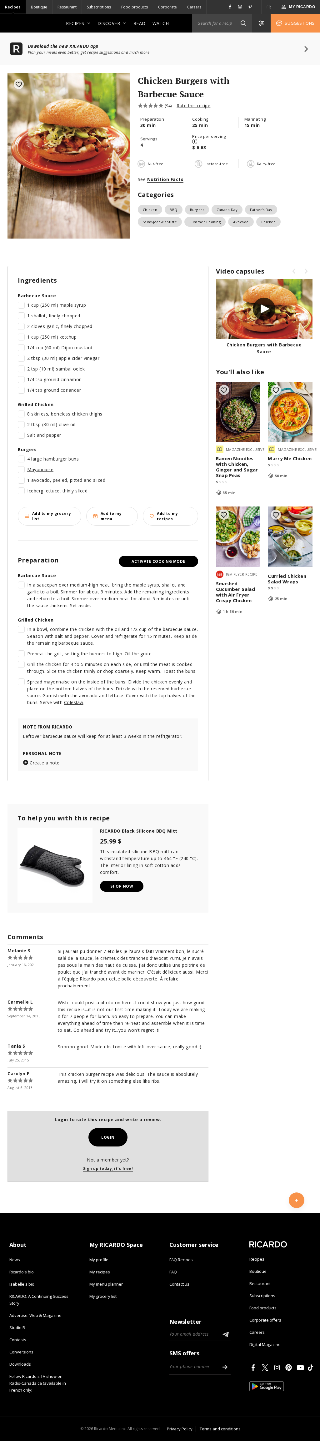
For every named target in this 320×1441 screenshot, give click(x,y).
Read (139, 23)
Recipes (13, 7)
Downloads (20, 1364)
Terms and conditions (220, 1429)
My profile (98, 1259)
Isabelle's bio (21, 1284)
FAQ (173, 1272)
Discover (109, 23)
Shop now (121, 886)
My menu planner (106, 1284)
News (14, 1259)
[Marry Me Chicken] (290, 412)
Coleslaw (73, 702)
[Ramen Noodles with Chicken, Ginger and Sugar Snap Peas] (238, 412)
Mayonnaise (40, 469)
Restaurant (67, 7)
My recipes (99, 1272)
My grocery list (103, 1296)
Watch (160, 23)
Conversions (21, 1352)
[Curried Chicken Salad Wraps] (290, 536)
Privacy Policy (179, 1429)
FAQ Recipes (181, 1259)
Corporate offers (265, 1320)
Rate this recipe (193, 105)
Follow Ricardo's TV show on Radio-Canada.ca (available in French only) (37, 1383)
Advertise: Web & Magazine (35, 1315)
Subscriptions (99, 7)
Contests (17, 1340)
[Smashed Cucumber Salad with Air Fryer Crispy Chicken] (238, 536)
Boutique (39, 7)
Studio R (17, 1327)
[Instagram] (278, 1367)
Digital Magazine (265, 1344)
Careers (194, 7)
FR (269, 7)
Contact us (179, 1284)
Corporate (167, 7)
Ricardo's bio (21, 1272)
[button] (243, 23)
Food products (134, 7)
